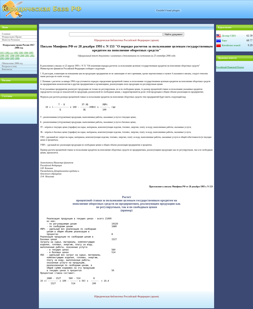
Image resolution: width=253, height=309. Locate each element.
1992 (16, 52)
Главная (6, 34)
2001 (27, 55)
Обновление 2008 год (12, 63)
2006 (17, 58)
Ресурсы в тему (9, 66)
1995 (31, 52)
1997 (7, 55)
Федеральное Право (12, 37)
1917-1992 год (6, 52)
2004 (7, 58)
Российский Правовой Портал (230, 67)
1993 (21, 52)
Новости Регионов (11, 40)
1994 (26, 52)
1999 (17, 55)
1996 (2, 55)
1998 (12, 55)
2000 (22, 55)
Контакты (7, 69)
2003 (2, 58)
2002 (32, 55)
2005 (12, 58)
